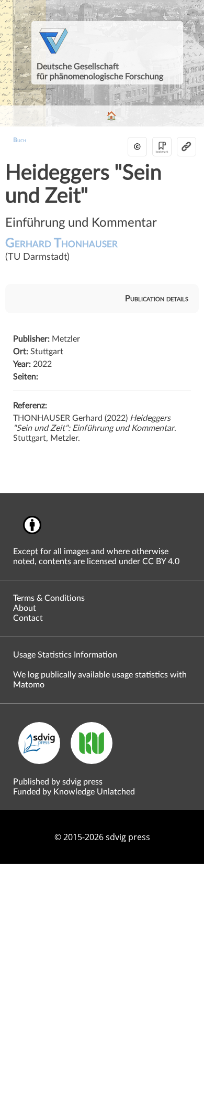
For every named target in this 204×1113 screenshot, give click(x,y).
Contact (28, 618)
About (24, 608)
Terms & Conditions (49, 598)
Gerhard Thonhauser (61, 249)
